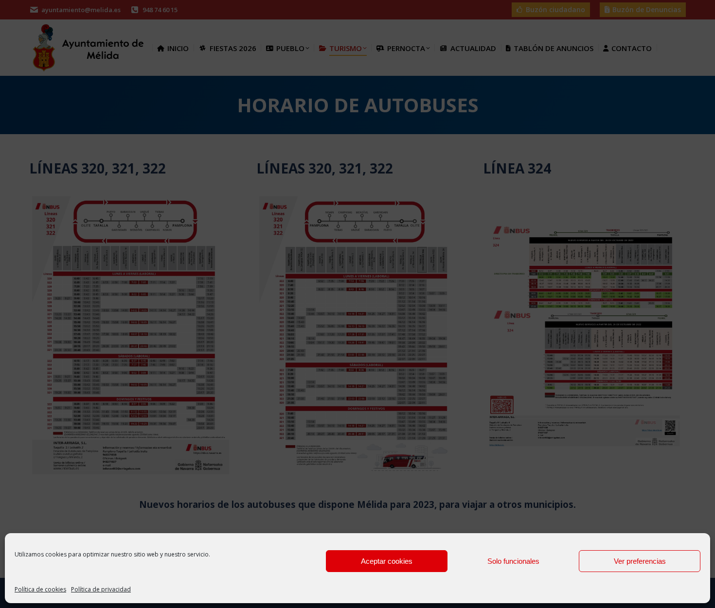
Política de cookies (40, 589)
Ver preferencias (640, 561)
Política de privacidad (101, 589)
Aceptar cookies (386, 561)
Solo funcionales (513, 561)
